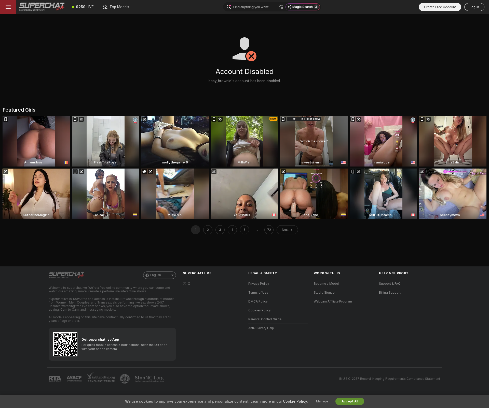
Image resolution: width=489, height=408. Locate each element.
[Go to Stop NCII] (150, 379)
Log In (474, 7)
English (155, 275)
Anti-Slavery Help (261, 328)
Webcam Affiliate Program (333, 301)
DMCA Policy (258, 301)
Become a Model (326, 283)
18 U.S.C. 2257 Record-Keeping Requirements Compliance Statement (389, 379)
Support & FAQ (390, 283)
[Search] (280, 6)
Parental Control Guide (264, 319)
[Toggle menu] (8, 7)
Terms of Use (258, 292)
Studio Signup (324, 292)
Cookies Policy (259, 310)
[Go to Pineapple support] (125, 379)
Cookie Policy (295, 401)
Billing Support (390, 292)
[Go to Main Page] (41, 7)
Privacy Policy (258, 283)
